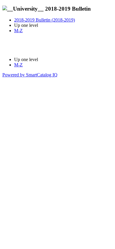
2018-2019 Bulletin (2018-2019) (44, 19)
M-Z (18, 30)
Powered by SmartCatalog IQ (30, 74)
